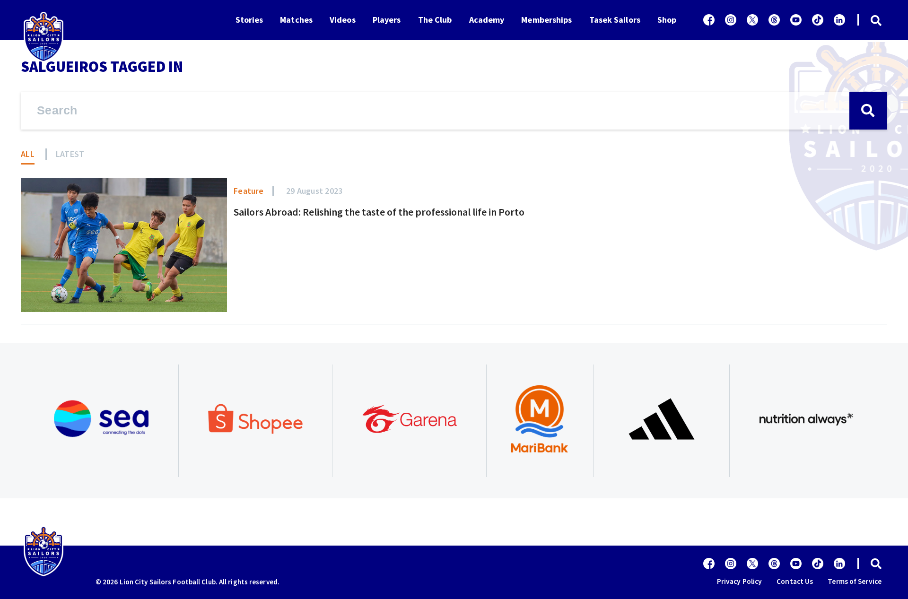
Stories (249, 19)
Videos (343, 19)
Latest (70, 153)
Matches (296, 19)
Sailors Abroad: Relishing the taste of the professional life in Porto (379, 211)
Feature (248, 190)
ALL (28, 153)
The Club (435, 19)
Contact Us (795, 581)
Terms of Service (855, 581)
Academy (487, 19)
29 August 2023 (314, 190)
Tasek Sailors (614, 19)
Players (387, 19)
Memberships (546, 19)
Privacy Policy (739, 581)
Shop (666, 19)
